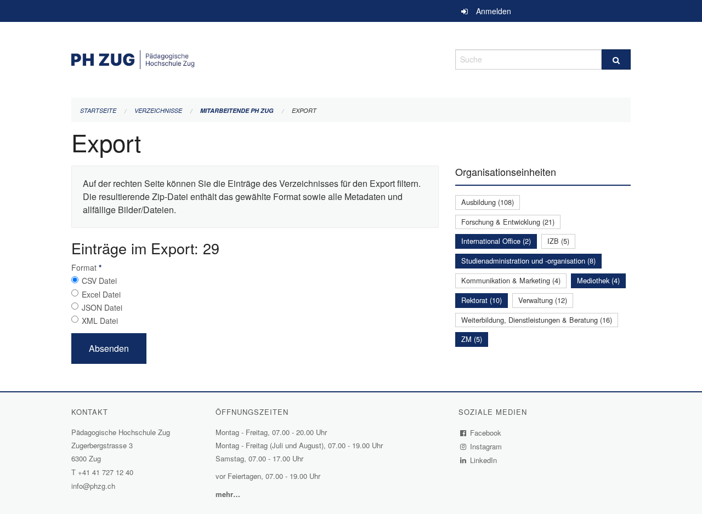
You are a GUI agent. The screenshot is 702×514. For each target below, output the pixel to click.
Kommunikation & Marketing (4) (511, 280)
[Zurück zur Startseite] (255, 58)
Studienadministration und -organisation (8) (528, 260)
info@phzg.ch (93, 486)
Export (304, 110)
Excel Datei (101, 294)
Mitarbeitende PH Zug (237, 110)
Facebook (486, 432)
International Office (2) (496, 241)
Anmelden (493, 10)
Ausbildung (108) (487, 202)
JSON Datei (102, 307)
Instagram (486, 446)
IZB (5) (558, 241)
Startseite (98, 110)
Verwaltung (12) (542, 300)
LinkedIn (484, 460)
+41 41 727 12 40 (105, 472)
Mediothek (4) (598, 280)
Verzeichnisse (158, 110)
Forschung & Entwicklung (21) (507, 221)
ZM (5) (471, 339)
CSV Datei (99, 280)
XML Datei (100, 320)
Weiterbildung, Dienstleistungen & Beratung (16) (536, 320)
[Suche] (616, 59)
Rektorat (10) (481, 300)
